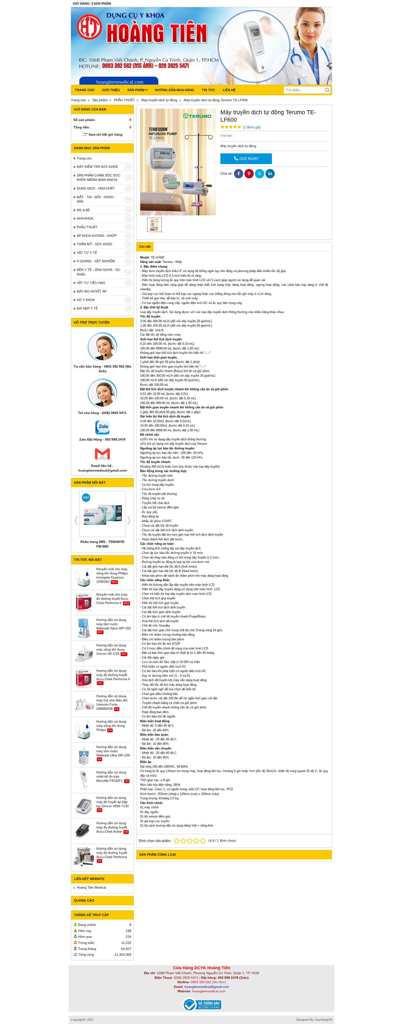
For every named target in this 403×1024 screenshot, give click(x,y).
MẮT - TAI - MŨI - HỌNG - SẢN (96, 199)
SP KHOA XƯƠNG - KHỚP (97, 236)
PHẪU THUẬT (87, 227)
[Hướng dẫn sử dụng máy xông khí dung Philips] (83, 729)
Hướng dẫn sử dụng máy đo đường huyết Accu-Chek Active (111, 827)
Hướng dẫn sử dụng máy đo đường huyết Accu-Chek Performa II (113, 675)
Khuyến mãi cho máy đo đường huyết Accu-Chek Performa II (112, 599)
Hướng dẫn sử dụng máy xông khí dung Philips (111, 726)
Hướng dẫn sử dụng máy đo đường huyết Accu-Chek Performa (111, 853)
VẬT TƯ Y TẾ (87, 253)
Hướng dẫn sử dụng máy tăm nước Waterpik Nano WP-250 (113, 624)
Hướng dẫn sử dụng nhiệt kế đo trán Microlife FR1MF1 (111, 776)
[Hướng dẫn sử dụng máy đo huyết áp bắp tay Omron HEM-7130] (83, 806)
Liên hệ (229, 90)
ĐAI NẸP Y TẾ (87, 308)
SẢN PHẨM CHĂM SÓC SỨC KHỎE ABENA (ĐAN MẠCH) (98, 177)
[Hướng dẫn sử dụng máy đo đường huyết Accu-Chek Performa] (83, 856)
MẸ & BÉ (83, 210)
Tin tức (208, 90)
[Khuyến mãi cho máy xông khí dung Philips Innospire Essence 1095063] (83, 577)
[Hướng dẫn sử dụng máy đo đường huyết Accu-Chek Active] (83, 831)
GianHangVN (323, 1019)
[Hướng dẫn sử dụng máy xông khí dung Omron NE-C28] (83, 653)
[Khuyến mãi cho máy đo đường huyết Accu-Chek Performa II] (83, 602)
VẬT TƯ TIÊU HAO (91, 283)
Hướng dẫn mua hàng (174, 90)
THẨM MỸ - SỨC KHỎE (94, 244)
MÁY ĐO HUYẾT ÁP (92, 291)
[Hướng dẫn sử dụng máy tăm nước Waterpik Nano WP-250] (83, 628)
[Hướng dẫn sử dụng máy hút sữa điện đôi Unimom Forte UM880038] (83, 704)
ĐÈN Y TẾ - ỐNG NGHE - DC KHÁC (98, 272)
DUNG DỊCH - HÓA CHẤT (96, 188)
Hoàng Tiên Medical (91, 887)
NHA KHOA (85, 218)
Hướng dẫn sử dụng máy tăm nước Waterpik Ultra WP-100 (113, 751)
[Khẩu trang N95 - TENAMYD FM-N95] (102, 513)
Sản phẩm (136, 90)
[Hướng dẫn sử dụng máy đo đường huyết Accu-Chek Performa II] (83, 679)
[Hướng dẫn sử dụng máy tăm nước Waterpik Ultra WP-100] (83, 755)
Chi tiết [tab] (145, 246)
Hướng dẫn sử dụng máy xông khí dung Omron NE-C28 (111, 649)
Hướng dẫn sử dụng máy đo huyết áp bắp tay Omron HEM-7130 (112, 802)
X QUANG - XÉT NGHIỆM (96, 261)
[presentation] (76, 520)
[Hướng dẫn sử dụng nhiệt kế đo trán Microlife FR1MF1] (83, 780)
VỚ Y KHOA (86, 300)
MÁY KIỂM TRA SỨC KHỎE (97, 167)
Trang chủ (84, 90)
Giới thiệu (111, 90)
